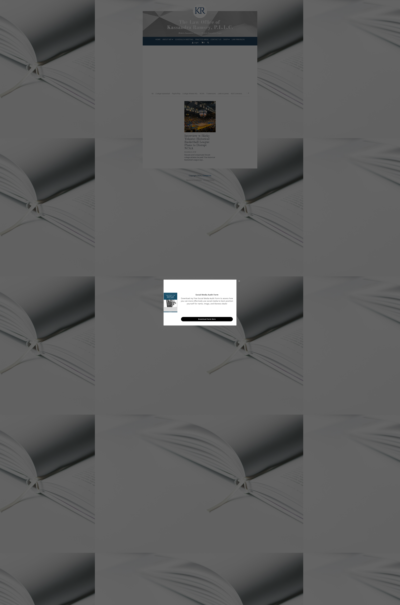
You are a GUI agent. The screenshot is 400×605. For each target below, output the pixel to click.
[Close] (239, 281)
